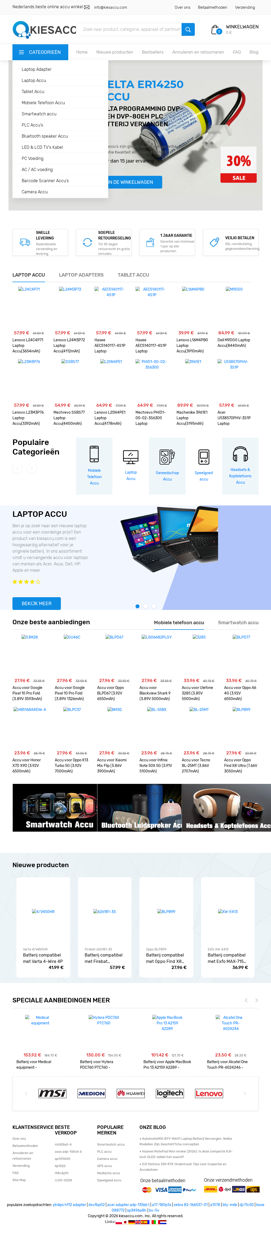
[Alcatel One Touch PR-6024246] (231, 1023)
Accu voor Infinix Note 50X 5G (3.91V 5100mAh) (155, 766)
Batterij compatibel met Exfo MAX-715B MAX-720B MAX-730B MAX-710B (227, 958)
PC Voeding (32, 158)
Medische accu (108, 1173)
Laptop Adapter (37, 69)
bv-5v (154, 1210)
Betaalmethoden (212, 7)
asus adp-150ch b (68, 1152)
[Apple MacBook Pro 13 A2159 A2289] (167, 1023)
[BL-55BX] (156, 728)
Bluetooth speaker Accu (45, 136)
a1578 (215, 1205)
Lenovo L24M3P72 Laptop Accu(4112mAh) (69, 345)
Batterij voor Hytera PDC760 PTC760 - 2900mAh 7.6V (96, 1065)
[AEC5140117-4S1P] (111, 308)
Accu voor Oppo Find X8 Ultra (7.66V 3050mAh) (240, 766)
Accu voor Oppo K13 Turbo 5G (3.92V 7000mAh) (71, 766)
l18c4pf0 (62, 1173)
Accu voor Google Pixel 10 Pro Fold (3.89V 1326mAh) (70, 693)
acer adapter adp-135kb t (128, 1205)
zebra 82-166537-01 (191, 1205)
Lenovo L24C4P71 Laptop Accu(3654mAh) (27, 345)
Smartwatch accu (39, 113)
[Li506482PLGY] (157, 656)
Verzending (245, 7)
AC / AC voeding (37, 169)
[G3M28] (29, 656)
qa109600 (62, 1159)
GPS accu (104, 1166)
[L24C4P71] (29, 308)
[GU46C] (72, 656)
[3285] (199, 656)
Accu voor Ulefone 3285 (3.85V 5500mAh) (197, 693)
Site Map (19, 1180)
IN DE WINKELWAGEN (130, 182)
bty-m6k (230, 1205)
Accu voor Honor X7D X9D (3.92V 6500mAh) (26, 766)
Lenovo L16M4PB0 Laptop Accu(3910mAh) (192, 345)
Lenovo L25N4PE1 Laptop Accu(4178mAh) (109, 418)
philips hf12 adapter (69, 1205)
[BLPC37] (72, 728)
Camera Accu (35, 191)
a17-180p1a (161, 1205)
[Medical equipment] (40, 1020)
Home (82, 52)
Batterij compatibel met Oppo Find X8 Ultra (165, 958)
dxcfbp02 (96, 1205)
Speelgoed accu (109, 1180)
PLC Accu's (32, 125)
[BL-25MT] (199, 728)
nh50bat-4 (63, 1144)
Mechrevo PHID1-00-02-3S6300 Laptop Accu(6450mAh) (151, 418)
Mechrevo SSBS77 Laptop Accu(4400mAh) (69, 418)
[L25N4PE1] (111, 380)
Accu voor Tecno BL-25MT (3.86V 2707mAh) (196, 766)
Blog (254, 52)
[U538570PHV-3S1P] (234, 380)
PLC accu (104, 1152)
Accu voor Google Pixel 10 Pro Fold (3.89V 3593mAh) (27, 693)
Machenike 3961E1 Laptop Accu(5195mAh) (192, 418)
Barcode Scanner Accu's (45, 180)
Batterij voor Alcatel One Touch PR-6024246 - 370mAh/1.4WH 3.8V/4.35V (230, 1065)
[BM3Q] (114, 728)
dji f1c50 (247, 1205)
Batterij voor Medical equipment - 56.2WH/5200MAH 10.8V (37, 1065)
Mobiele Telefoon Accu (43, 102)
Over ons (182, 7)
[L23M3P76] (29, 380)
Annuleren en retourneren (198, 52)
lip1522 (60, 1166)
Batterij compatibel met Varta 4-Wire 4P (43, 958)
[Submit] (188, 29)
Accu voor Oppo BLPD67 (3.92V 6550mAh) (110, 693)
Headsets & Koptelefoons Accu (240, 476)
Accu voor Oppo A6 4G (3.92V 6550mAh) (240, 693)
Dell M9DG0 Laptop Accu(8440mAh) (234, 343)
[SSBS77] (70, 380)
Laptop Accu (34, 80)
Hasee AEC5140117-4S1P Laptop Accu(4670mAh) (109, 346)
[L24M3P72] (70, 308)
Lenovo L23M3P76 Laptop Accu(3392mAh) (28, 418)
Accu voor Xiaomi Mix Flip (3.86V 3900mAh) (112, 766)
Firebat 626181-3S (98, 949)
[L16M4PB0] (193, 308)
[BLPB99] (241, 728)
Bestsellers (153, 52)
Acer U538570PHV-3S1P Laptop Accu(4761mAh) (234, 418)
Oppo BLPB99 (156, 949)
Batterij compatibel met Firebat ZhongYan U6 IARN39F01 (104, 958)
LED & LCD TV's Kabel (42, 147)
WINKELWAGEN (242, 27)
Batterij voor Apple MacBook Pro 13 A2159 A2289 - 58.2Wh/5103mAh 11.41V (167, 1065)
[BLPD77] (241, 656)
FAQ (237, 52)
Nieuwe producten (114, 52)
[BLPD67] (114, 656)
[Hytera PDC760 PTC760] (104, 1020)
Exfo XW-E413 (218, 949)
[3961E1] (193, 380)
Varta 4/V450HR (35, 949)
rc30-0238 (63, 1180)
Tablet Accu (33, 91)
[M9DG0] (234, 308)
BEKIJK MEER (37, 603)
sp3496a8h (137, 1210)
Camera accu (107, 1159)
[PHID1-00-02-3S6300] (152, 380)
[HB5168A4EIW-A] (29, 728)
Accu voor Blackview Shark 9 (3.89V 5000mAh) (154, 693)
